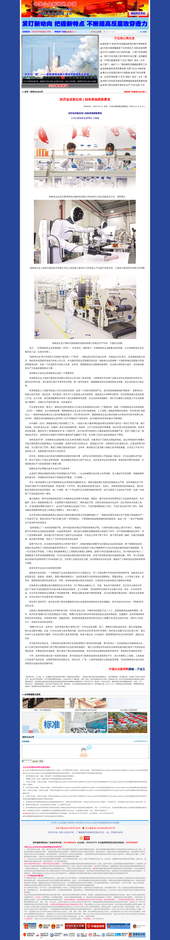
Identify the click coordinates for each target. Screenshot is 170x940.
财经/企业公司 (37, 92)
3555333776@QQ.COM (41, 32)
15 (95, 78)
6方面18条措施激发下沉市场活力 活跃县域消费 (125, 48)
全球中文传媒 (43, 7)
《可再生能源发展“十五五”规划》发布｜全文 (124, 60)
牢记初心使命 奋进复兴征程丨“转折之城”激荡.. (30, 81)
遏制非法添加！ (128, 714)
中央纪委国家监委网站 (118, 106)
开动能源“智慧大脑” (86, 714)
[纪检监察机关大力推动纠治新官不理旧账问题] (85, 26)
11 (81, 78)
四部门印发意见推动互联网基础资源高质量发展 (125, 81)
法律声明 (70, 823)
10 (77, 78)
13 (88, 78)
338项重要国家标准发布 (43, 714)
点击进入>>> (71, 32)
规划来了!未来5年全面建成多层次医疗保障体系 (125, 44)
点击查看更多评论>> (141, 741)
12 (84, 78)
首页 (26, 92)
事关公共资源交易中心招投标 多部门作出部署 (124, 73)
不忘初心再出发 (124, 38)
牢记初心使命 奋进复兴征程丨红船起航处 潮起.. (68, 81)
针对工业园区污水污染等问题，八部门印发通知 (125, 52)
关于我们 (54, 823)
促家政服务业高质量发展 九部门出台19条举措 (124, 68)
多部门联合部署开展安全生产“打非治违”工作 (124, 85)
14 (91, 78)
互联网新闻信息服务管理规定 (63, 776)
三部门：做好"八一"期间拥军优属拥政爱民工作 (125, 64)
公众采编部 (62, 823)
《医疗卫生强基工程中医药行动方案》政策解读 (125, 56)
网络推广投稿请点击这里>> (135, 92)
